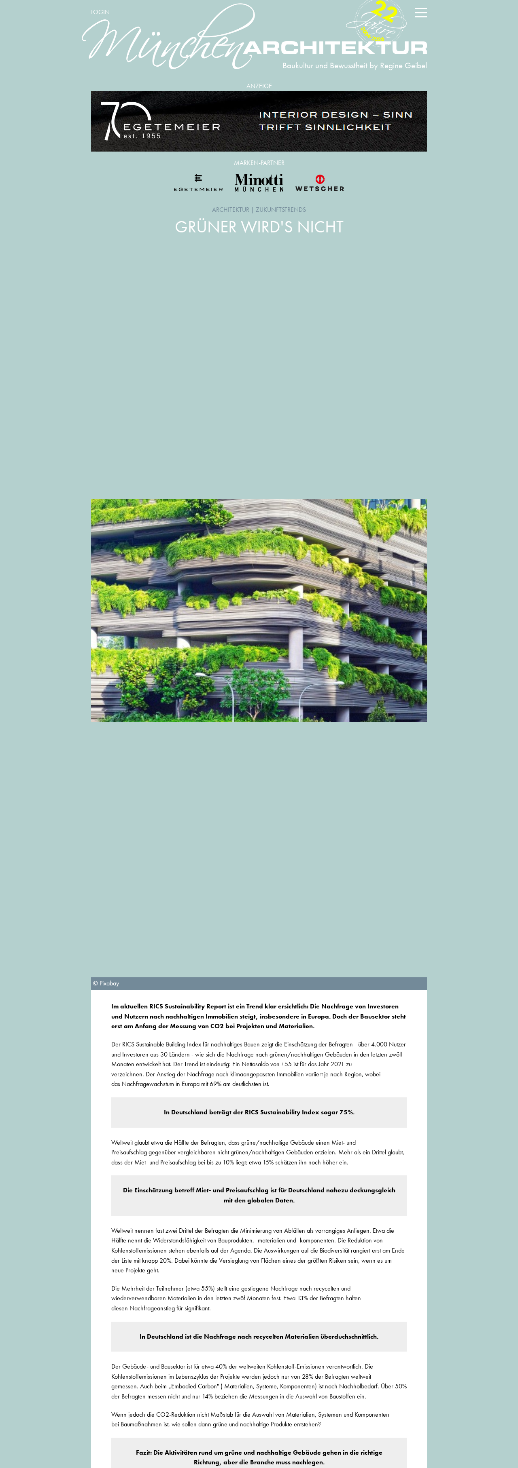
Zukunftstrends (281, 209)
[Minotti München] (259, 183)
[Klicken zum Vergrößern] (259, 610)
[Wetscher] (319, 183)
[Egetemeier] (259, 121)
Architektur (230, 209)
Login (100, 12)
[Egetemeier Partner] (198, 183)
